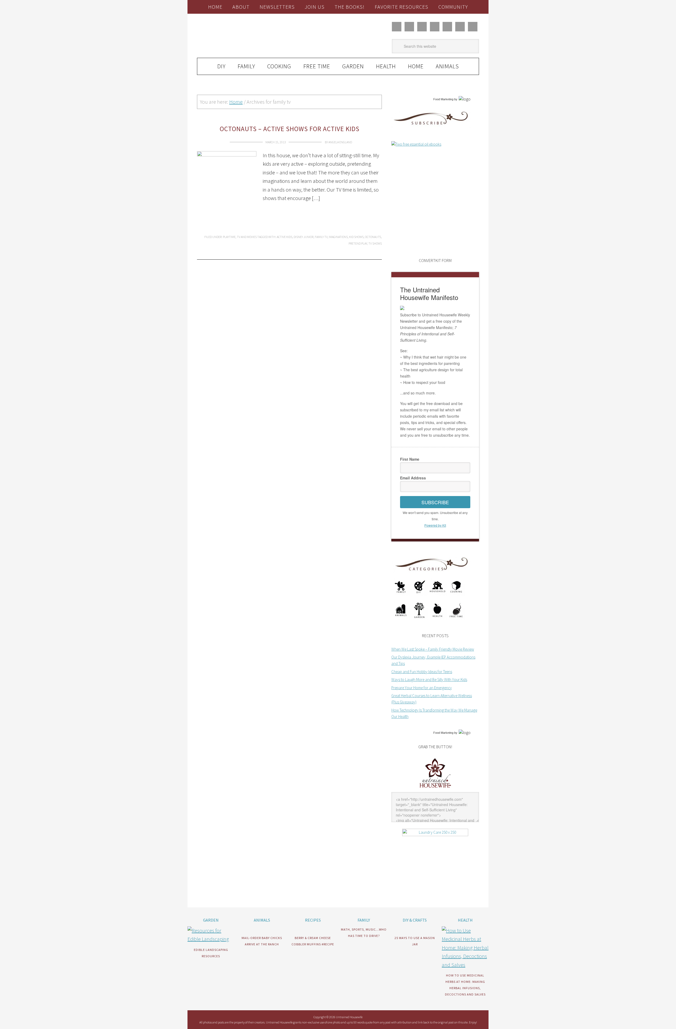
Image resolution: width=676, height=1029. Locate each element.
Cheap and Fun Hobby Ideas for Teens (421, 671)
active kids (284, 237)
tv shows (375, 243)
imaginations (338, 237)
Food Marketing (443, 99)
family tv (321, 237)
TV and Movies (247, 237)
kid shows (356, 237)
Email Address (413, 477)
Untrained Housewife (256, 36)
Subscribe (435, 502)
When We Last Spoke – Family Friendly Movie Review (432, 649)
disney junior (303, 237)
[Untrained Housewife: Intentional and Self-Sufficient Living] (435, 788)
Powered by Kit (435, 525)
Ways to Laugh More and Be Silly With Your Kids (429, 679)
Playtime (229, 237)
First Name (409, 459)
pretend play (358, 243)
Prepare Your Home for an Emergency (421, 687)
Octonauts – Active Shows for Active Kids (289, 129)
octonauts (373, 237)
